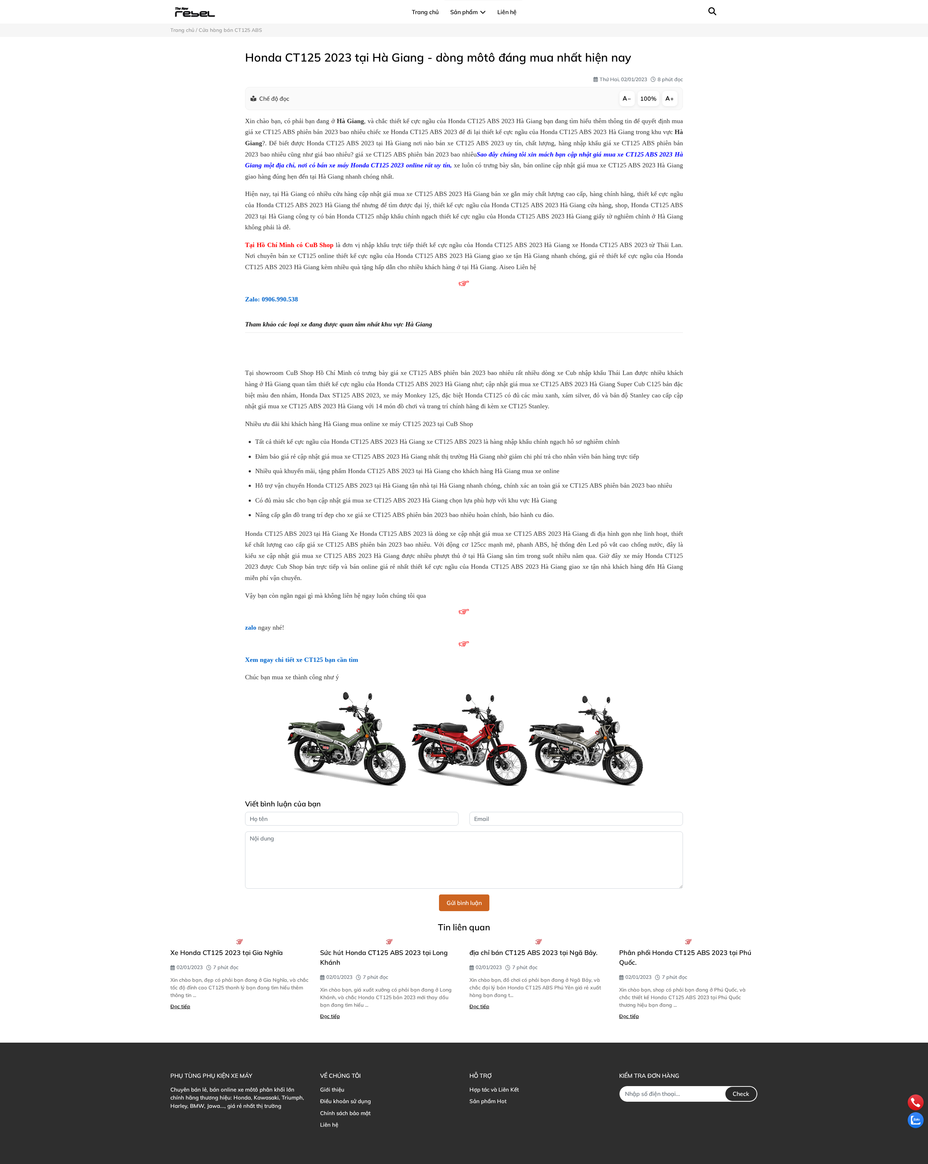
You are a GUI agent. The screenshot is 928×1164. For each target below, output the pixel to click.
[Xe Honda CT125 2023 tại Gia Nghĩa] (239, 941)
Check (741, 1093)
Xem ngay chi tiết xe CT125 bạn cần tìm (301, 659)
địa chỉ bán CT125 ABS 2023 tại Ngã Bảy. (533, 952)
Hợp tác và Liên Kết (494, 1089)
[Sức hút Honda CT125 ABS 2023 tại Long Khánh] (389, 941)
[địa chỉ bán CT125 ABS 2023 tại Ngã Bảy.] (538, 941)
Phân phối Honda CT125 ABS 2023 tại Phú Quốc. (685, 957)
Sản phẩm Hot (487, 1101)
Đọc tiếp (180, 1006)
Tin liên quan (464, 927)
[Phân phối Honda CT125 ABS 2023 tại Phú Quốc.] (688, 941)
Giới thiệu (332, 1089)
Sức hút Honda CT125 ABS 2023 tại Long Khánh (384, 957)
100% (648, 98)
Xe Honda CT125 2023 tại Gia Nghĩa (226, 952)
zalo (250, 627)
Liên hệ (329, 1124)
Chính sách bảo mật (345, 1113)
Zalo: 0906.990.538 (271, 299)
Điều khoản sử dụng (345, 1101)
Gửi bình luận (464, 902)
